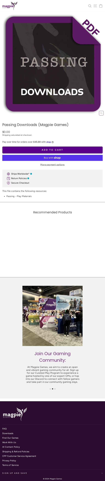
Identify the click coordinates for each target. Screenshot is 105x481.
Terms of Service (10, 465)
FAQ (4, 428)
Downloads (7, 433)
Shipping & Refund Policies (15, 451)
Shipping (6, 135)
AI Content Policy (11, 447)
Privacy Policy (9, 460)
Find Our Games (10, 438)
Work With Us (9, 442)
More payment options (52, 164)
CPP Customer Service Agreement (19, 456)
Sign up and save (14, 473)
